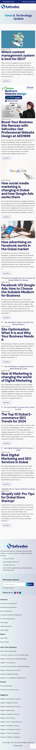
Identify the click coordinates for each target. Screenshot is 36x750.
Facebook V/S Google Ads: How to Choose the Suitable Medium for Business (18, 290)
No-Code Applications (7, 619)
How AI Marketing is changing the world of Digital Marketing (16, 377)
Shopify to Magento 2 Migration (10, 737)
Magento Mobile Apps (7, 710)
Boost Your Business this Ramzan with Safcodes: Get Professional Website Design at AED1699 (17, 129)
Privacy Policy (18, 746)
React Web (3, 638)
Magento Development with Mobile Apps (13, 659)
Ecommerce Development (8, 603)
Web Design (4, 622)
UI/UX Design (4, 630)
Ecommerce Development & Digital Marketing (14, 666)
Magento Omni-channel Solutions (11, 722)
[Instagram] (18, 593)
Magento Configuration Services (10, 729)
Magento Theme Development (10, 733)
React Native (4, 642)
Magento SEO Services (7, 718)
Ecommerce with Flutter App (9, 690)
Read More (6, 81)
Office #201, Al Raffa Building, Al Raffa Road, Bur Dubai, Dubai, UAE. (18, 569)
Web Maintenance (6, 626)
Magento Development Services (10, 699)
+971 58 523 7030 (8, 1)
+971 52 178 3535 (8, 559)
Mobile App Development (8, 607)
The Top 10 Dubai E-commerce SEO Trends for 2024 (16, 418)
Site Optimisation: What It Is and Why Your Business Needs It (17, 335)
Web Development (6, 611)
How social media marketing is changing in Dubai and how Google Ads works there (17, 190)
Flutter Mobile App (6, 686)
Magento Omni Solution (7, 663)
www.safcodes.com (9, 565)
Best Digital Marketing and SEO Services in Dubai (16, 458)
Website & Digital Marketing (9, 674)
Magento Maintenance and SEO (10, 670)
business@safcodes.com (11, 562)
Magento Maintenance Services (10, 706)
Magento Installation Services (9, 726)
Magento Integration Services (9, 714)
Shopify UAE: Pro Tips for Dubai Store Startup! (17, 497)
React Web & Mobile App (8, 651)
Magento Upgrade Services (9, 703)
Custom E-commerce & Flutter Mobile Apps (14, 655)
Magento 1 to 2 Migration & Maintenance (13, 678)
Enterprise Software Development (11, 615)
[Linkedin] (20, 593)
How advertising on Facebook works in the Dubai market (16, 245)
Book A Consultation (29, 2)
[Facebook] (15, 593)
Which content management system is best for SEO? (18, 55)
